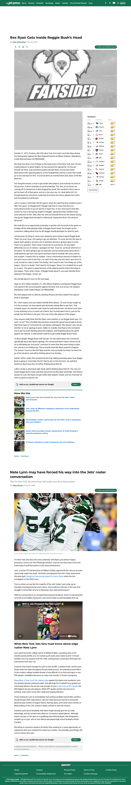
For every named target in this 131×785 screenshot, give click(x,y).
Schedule (39, 3)
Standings (49, 3)
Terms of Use (89, 770)
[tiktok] (118, 3)
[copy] (26, 46)
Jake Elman (18, 485)
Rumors (31, 3)
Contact (39, 770)
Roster (57, 3)
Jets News (25, 456)
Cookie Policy (111, 770)
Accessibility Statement (46, 774)
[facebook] (105, 3)
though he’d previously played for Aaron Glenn (45, 576)
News (24, 3)
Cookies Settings (90, 774)
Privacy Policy (69, 770)
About (16, 770)
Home (16, 456)
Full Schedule (93, 190)
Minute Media (14, 779)
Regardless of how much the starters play (31, 680)
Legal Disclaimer (21, 774)
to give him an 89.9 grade (67, 686)
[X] (110, 3)
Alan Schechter (19, 42)
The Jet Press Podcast (78, 3)
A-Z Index (68, 774)
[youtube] (114, 3)
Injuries (65, 3)
